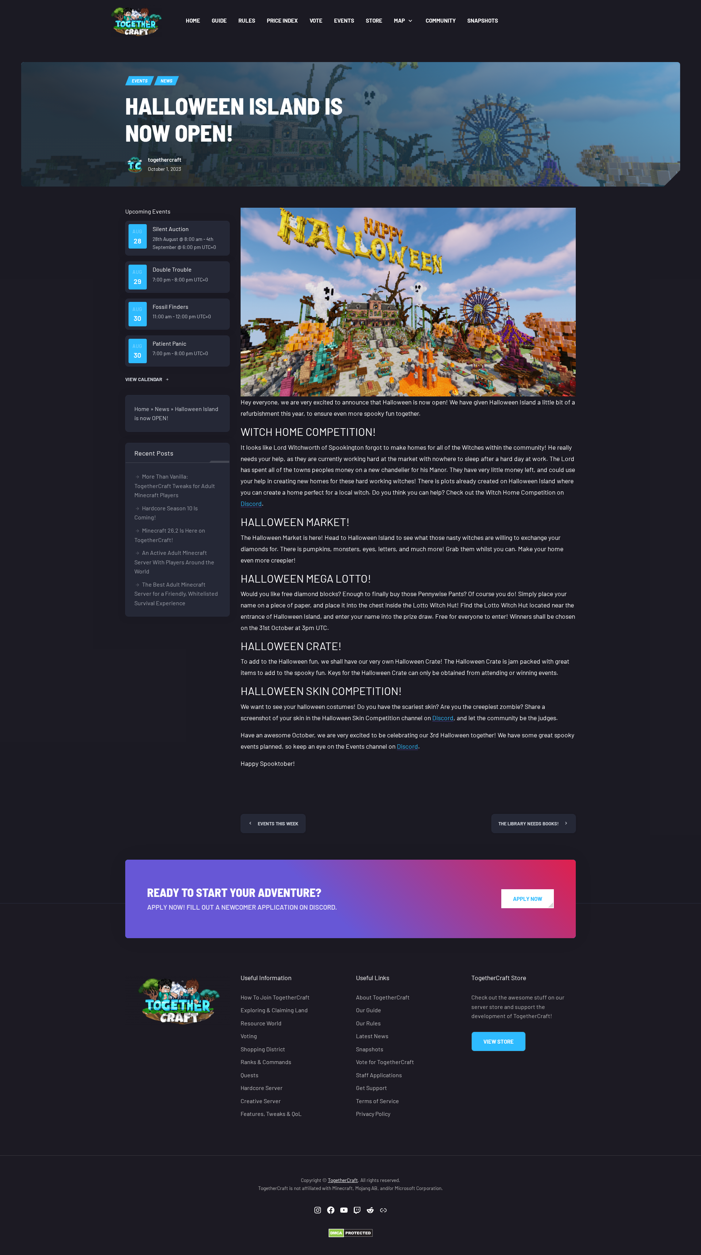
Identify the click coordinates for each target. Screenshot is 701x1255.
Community (441, 20)
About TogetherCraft (383, 997)
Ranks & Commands (266, 1061)
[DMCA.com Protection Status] (351, 1232)
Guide (219, 20)
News (166, 80)
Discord (251, 503)
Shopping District (263, 1048)
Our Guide (368, 1009)
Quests (249, 1074)
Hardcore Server (262, 1087)
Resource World (261, 1022)
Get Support (371, 1087)
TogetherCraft (343, 1180)
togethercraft (164, 159)
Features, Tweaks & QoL (271, 1113)
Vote (316, 20)
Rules (246, 20)
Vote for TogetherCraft (385, 1061)
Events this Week (278, 823)
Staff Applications (379, 1074)
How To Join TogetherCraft (275, 997)
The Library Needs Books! (528, 823)
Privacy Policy (373, 1113)
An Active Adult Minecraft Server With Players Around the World (174, 562)
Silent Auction (171, 228)
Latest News (372, 1035)
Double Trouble (172, 269)
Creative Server (261, 1100)
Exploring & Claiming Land (274, 1009)
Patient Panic (169, 343)
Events (344, 20)
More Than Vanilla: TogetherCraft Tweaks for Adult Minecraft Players (174, 485)
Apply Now (527, 898)
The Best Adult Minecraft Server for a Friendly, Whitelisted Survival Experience (176, 593)
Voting (249, 1035)
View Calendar (144, 379)
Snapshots (482, 20)
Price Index (282, 20)
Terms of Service (377, 1100)
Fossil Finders (170, 306)
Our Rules (368, 1022)
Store (374, 20)
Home (193, 20)
